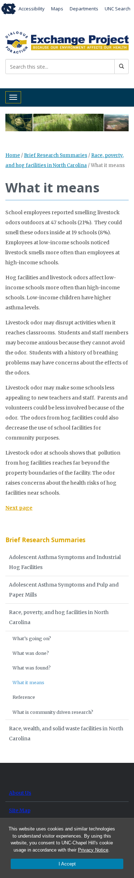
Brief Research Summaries (55, 155)
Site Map (19, 810)
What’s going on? (32, 638)
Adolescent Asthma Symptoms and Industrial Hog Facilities (65, 562)
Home (12, 155)
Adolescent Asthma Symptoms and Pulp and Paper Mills (64, 590)
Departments (84, 8)
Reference (24, 697)
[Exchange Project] (67, 42)
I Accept (67, 864)
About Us (20, 793)
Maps (57, 8)
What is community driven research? (53, 712)
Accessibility (32, 8)
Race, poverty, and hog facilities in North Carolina (59, 617)
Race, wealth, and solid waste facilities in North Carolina (66, 733)
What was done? (31, 653)
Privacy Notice (93, 850)
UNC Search (117, 8)
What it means (28, 682)
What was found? (32, 668)
